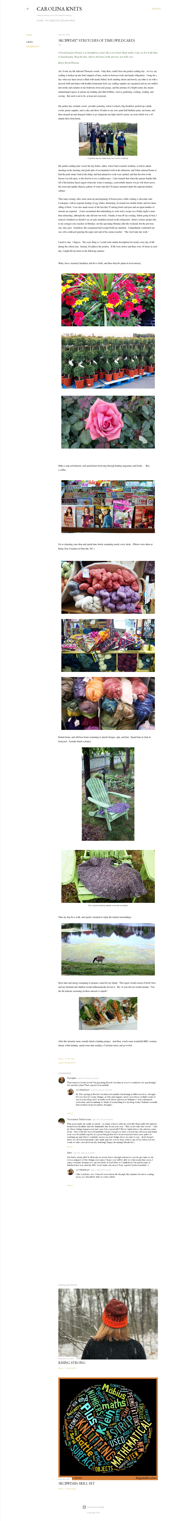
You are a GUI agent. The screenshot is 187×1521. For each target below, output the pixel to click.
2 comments (70, 1368)
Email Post (70, 1059)
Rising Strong (71, 1362)
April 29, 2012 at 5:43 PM (102, 1119)
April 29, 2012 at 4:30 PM (101, 1090)
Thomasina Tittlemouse (79, 1119)
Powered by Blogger (95, 1507)
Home (40, 20)
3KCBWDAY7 (33, 46)
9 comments (70, 1489)
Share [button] (29, 35)
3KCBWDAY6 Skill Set (76, 1483)
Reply (70, 1113)
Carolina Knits (59, 8)
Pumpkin (71, 1078)
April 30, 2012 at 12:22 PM (84, 1153)
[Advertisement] (108, 1256)
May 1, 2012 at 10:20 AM (101, 1170)
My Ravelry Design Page (60, 20)
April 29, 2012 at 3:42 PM (88, 1078)
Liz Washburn (83, 1090)
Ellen (69, 1153)
